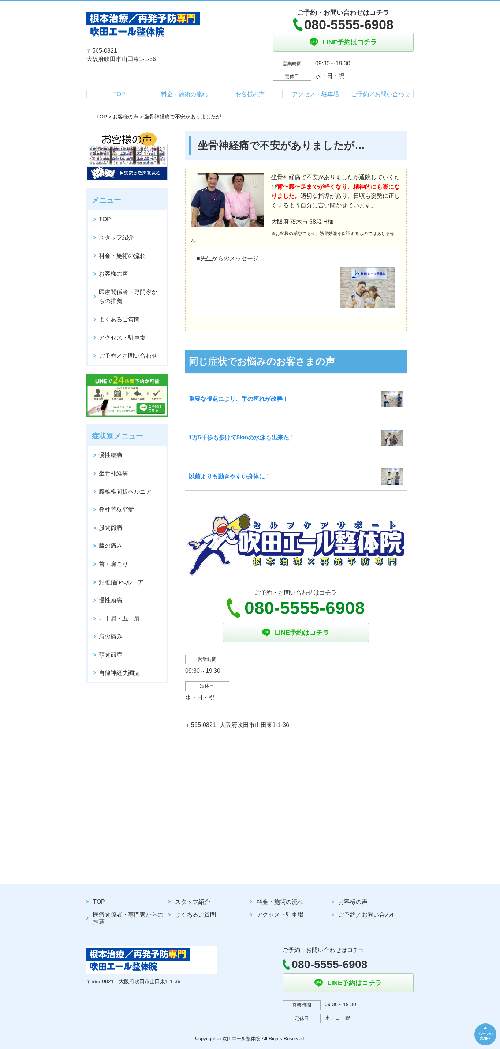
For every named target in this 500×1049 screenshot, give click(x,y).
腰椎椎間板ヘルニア (125, 491)
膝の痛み (110, 546)
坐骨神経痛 (113, 473)
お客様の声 (250, 94)
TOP (119, 94)
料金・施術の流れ (184, 94)
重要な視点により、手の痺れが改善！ (238, 399)
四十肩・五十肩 (119, 618)
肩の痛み (110, 636)
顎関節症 (110, 655)
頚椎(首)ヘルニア (121, 582)
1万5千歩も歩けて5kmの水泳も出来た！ (242, 437)
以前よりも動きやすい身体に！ (230, 476)
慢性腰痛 (110, 455)
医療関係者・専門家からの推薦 (128, 297)
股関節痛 (110, 528)
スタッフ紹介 (116, 237)
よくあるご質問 (119, 319)
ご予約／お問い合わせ (380, 94)
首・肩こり (113, 564)
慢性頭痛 (110, 600)
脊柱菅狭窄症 (116, 509)
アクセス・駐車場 (315, 94)
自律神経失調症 (119, 673)
